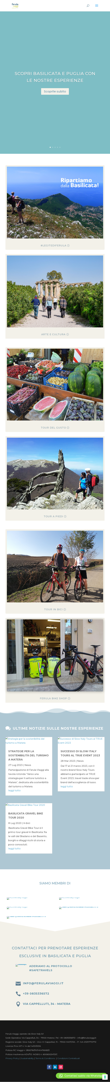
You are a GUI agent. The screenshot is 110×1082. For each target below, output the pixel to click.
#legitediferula (53, 245)
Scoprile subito (55, 91)
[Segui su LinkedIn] (55, 1067)
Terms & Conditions (45, 1058)
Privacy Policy (12, 1058)
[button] (81, 1076)
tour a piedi (53, 516)
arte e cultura (53, 334)
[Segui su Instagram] (60, 1067)
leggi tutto (14, 790)
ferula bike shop (53, 698)
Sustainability (27, 1058)
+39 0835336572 (36, 993)
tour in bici (53, 609)
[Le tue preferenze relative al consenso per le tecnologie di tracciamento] (105, 1077)
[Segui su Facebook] (49, 1067)
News (27, 765)
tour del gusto (53, 427)
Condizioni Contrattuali (68, 1058)
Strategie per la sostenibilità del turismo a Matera (28, 755)
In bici (26, 823)
